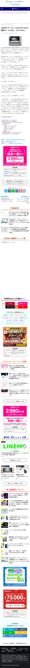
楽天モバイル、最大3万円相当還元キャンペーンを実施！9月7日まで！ (18, 384)
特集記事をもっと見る (15, 460)
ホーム (2, 23)
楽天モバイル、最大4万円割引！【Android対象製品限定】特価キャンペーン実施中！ (14, 174)
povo (25, 315)
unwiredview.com (18, 143)
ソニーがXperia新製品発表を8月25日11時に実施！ (19, 510)
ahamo (5, 315)
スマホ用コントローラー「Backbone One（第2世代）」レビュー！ (7, 476)
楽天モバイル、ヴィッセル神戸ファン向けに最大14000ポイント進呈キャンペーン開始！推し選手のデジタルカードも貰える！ (19, 393)
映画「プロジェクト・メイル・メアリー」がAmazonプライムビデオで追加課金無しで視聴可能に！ (19, 524)
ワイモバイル (18, 315)
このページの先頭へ (10, 643)
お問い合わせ (10, 651)
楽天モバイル (22, 303)
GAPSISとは (4, 648)
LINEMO (11, 315)
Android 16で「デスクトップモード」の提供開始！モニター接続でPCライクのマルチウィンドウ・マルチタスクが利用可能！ (19, 222)
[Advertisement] (15, 19)
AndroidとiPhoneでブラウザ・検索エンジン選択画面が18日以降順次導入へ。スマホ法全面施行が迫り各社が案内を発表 (19, 230)
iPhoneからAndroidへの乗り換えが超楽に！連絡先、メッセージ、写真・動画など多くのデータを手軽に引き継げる (19, 214)
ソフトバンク (10, 306)
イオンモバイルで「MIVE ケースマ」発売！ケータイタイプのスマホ (19, 544)
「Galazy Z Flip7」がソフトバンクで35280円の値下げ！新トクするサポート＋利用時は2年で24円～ (19, 518)
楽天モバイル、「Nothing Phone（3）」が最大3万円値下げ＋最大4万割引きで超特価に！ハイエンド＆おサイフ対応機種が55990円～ (19, 376)
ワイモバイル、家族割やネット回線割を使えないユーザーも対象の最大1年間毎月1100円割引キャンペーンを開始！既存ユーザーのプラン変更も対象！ (14, 353)
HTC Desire (7, 23)
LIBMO (21, 320)
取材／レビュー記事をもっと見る (15, 483)
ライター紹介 (19, 649)
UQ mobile (5, 317)
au (22, 306)
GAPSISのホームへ (22, 643)
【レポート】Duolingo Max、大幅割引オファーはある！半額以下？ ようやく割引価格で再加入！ (18, 495)
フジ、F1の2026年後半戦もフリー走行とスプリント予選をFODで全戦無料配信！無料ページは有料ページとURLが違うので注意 (18, 503)
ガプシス (15, 9)
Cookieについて (9, 649)
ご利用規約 (13, 648)
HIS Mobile (9, 320)
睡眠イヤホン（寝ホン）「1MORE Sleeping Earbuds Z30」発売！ (17, 551)
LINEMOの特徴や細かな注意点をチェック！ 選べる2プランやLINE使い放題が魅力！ (15, 454)
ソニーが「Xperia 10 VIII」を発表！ (18, 530)
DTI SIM (16, 320)
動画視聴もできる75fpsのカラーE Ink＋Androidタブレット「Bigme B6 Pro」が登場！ (19, 538)
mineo (16, 317)
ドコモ (10, 303)
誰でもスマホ (20, 323)
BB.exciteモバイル (10, 323)
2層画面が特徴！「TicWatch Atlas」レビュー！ (22, 476)
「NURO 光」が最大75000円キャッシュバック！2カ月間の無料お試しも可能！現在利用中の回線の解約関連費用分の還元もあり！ (15, 615)
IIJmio (11, 317)
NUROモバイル (23, 317)
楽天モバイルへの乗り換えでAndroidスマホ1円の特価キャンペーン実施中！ (14, 170)
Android (9, 183)
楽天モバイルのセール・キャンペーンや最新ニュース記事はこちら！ (14, 430)
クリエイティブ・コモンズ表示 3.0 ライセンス (16, 657)
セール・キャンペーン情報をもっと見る (15, 401)
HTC (14, 183)
